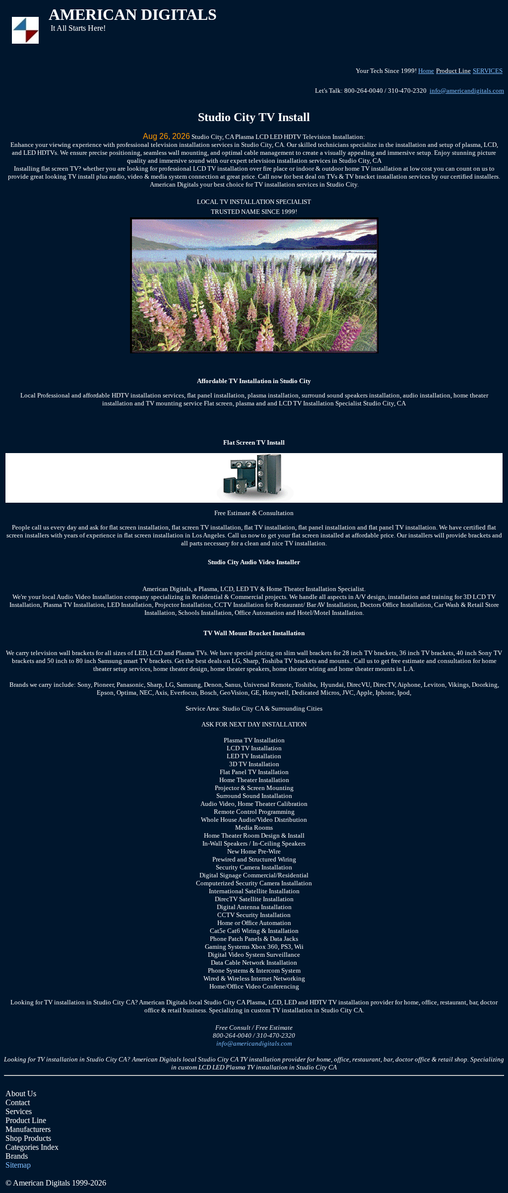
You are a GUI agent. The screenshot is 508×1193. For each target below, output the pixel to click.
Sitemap (18, 1165)
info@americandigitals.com (467, 90)
